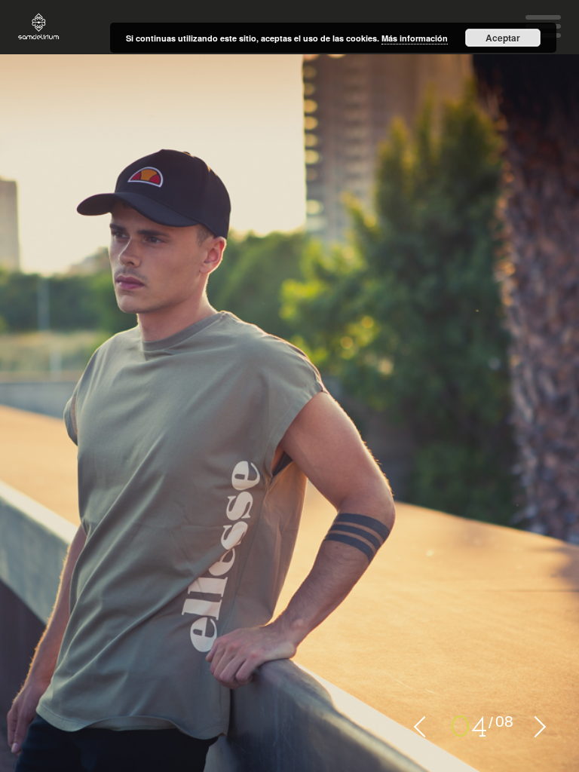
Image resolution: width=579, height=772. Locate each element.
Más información (414, 38)
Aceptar (503, 37)
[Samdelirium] (38, 27)
